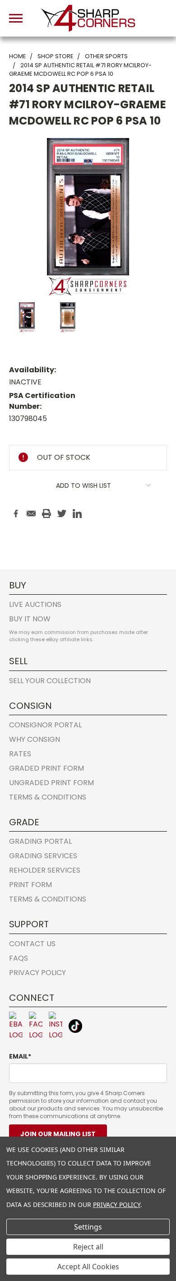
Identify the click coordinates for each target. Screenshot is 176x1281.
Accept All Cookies (88, 1267)
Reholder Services (44, 870)
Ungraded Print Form (51, 782)
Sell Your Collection (50, 680)
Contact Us (32, 944)
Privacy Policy (37, 972)
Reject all (88, 1247)
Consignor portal (45, 725)
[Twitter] (61, 513)
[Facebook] (15, 513)
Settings (88, 1227)
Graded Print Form (46, 768)
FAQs (18, 958)
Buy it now (30, 619)
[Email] (31, 513)
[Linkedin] (77, 513)
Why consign (34, 739)
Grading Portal (40, 841)
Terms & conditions (47, 797)
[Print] (46, 513)
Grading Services (43, 856)
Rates (20, 754)
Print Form (30, 884)
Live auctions (35, 604)
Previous (14, 1229)
